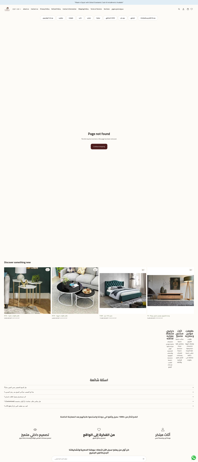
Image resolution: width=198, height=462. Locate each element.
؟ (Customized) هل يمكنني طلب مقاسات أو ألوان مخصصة (22, 401)
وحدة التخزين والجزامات (147, 18)
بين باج (122, 18)
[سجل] (143, 459)
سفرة (98, 18)
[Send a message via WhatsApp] (193, 457)
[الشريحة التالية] (47, 290)
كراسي (132, 18)
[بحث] (179, 9)
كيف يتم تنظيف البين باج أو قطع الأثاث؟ (16, 406)
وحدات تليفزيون (48, 18)
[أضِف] (47, 311)
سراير (89, 18)
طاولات (71, 18)
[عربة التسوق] (188, 9)
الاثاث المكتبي (110, 18)
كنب (80, 18)
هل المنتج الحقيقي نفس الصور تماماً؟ (15, 387)
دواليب (61, 18)
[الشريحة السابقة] (7, 290)
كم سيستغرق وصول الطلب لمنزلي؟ (15, 397)
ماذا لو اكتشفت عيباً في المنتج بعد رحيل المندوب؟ (19, 392)
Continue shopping (99, 146)
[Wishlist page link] (192, 9)
